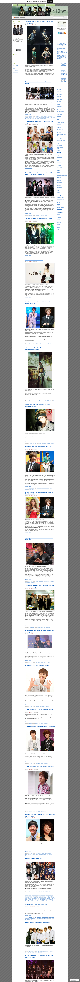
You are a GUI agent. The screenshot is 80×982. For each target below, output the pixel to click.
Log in (14, 67)
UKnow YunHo (34, 900)
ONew (49, 116)
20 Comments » (46, 706)
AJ (51, 891)
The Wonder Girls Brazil (61, 215)
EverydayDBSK (59, 130)
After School (49, 891)
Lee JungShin (46, 343)
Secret (50, 898)
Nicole (30, 898)
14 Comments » (29, 919)
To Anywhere (59, 217)
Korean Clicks (59, 167)
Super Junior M (29, 118)
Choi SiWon (37, 116)
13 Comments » (43, 811)
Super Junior (42, 117)
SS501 (53, 581)
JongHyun (40, 400)
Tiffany (38, 118)
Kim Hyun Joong (49, 896)
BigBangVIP (59, 116)
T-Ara (44, 899)
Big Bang (37, 581)
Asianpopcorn (59, 106)
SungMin (42, 854)
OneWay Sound (59, 194)
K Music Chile (59, 157)
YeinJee (58, 224)
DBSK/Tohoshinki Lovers (61, 125)
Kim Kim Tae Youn (64, 63)
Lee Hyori (37, 897)
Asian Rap (58, 104)
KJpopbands (59, 165)
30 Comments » (44, 118)
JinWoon (43, 853)
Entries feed (15, 68)
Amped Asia (59, 101)
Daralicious (59, 124)
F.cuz (40, 662)
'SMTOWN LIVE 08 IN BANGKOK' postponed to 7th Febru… (62, 52)
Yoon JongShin (27, 582)
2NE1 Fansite (59, 91)
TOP (31, 900)
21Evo (58, 87)
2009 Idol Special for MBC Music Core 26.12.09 (36, 904)
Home (15, 5)
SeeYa (52, 898)
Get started (50, 1)
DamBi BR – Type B (60, 122)
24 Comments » (32, 582)
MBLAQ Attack (59, 182)
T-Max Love (59, 210)
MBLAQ (26, 854)
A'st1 (46, 891)
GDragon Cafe (59, 138)
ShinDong (30, 117)
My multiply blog (59, 187)
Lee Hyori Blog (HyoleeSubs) (62, 175)
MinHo (44, 400)
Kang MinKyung (39, 896)
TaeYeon (51, 899)
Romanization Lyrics (60, 199)
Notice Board (41, 5)
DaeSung (40, 581)
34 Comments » (48, 627)
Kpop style (34, 400)
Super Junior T (34, 118)
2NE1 (39, 891)
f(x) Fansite (59, 132)
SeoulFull (58, 204)
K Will (26, 918)
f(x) (35, 723)
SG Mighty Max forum (60, 207)
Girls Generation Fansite (61, 140)
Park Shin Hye (36, 854)
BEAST (40, 853)
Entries (17, 17)
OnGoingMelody (59, 195)
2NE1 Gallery (59, 94)
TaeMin (51, 400)
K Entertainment (31, 488)
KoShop (58, 170)
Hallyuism (58, 142)
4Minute (43, 891)
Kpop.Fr (58, 172)
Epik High (37, 662)
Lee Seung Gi (50, 853)
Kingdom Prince (59, 163)
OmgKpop (58, 192)
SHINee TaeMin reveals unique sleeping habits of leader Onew (40, 726)
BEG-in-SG (59, 109)
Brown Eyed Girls (51, 917)
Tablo (46, 899)
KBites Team (21, 5)
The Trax (58, 214)
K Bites (58, 155)
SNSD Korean (59, 209)
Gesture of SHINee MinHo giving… (63, 65)
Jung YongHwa (41, 343)
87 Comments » (51, 443)
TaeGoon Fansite (60, 212)
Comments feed (15, 70)
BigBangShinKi (59, 114)
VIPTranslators (59, 220)
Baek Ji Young (44, 917)
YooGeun (43, 627)
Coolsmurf (58, 120)
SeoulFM (58, 202)
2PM (38, 853)
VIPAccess (58, 219)
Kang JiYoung (34, 896)
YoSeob (50, 854)
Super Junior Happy (47, 117)
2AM (36, 853)
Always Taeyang (59, 99)
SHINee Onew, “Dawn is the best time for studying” (37, 665)
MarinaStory (59, 180)
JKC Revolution (59, 153)
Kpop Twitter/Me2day (31, 5)
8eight (40, 917)
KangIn (43, 896)
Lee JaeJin (41, 897)
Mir (28, 898)
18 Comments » (31, 489)
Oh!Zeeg (58, 190)
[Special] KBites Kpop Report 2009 (33, 858)
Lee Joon (46, 853)
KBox (58, 160)
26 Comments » (42, 952)
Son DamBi (31, 899)
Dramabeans (59, 127)
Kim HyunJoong (44, 581)
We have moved (50, 5)
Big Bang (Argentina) (60, 111)
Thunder (26, 900)
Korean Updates (59, 168)
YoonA (41, 118)
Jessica (44, 116)
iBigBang (58, 148)
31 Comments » (32, 344)
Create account (15, 65)
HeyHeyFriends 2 (60, 147)
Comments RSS (22, 17)
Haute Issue (59, 143)
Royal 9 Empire (59, 200)
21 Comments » (48, 662)
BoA (36, 215)
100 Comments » (28, 901)
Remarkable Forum (60, 197)
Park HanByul (40, 898)
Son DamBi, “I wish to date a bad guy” (34, 259)
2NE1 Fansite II (59, 92)
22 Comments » (44, 215)
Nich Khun (29, 854)
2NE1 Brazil (59, 89)
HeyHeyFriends (59, 145)
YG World (58, 227)
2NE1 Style (59, 96)
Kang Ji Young (29, 918)
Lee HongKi (34, 897)
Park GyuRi (52, 116)
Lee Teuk (52, 897)
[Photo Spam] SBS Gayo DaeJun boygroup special (37, 922)
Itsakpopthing (59, 152)
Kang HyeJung (29, 896)
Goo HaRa (41, 116)
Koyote (28, 897)
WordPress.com (15, 72)
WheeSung (38, 900)
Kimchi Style (59, 162)
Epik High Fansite (60, 129)
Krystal (31, 897)
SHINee (33, 117)
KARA (47, 116)
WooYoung (46, 900)
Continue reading (28, 114)
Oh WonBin (33, 898)
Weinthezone (59, 222)
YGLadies (58, 229)
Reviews (30, 723)
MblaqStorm (59, 185)
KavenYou (58, 158)
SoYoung (35, 899)
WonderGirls (43, 900)
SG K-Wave (59, 205)
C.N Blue (37, 343)
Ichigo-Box (59, 150)
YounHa (52, 900)
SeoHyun (26, 117)
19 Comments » (45, 723)
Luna (37, 723)
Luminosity (59, 177)
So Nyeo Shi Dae (37, 117)
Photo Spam (31, 951)
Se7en (48, 898)
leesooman (62, 77)
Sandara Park (44, 898)
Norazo (38, 918)
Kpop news (30, 116)
